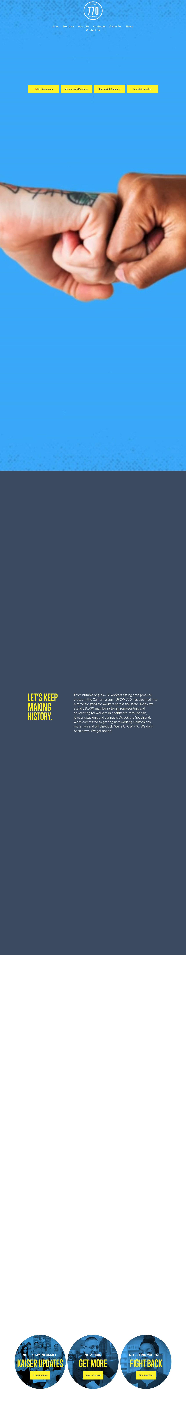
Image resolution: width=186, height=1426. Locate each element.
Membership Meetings (76, 89)
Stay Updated (40, 1375)
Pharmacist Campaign (109, 89)
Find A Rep (115, 26)
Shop (56, 26)
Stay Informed (93, 1375)
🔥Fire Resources (43, 89)
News (129, 26)
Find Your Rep (146, 1375)
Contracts (99, 26)
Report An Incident (142, 89)
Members (68, 26)
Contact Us (93, 30)
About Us (83, 26)
